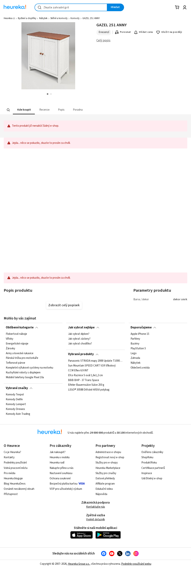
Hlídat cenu (146, 32)
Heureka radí (57, 463)
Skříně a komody (59, 18)
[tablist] (80, 110)
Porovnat (125, 32)
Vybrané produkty (81, 354)
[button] (24, 110)
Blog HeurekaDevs (15, 484)
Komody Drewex (15, 409)
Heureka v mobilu (60, 457)
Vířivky (9, 339)
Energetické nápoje (17, 344)
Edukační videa (104, 489)
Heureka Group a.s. (79, 564)
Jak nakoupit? (57, 452)
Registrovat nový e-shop (110, 457)
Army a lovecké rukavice (19, 353)
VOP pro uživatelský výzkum (66, 489)
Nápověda (101, 494)
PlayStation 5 (138, 348)
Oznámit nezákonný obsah (19, 489)
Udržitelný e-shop (151, 478)
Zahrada (135, 358)
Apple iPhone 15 (140, 334)
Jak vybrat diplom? (78, 334)
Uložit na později (171, 32)
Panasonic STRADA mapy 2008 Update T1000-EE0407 (95, 361)
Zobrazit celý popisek (64, 305)
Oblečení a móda (140, 368)
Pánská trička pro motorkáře (22, 358)
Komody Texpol (15, 394)
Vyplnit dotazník (95, 519)
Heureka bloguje (13, 478)
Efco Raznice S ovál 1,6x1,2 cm (85, 375)
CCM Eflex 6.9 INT (78, 370)
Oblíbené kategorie (20, 327)
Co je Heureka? (12, 452)
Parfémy (135, 339)
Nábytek (43, 18)
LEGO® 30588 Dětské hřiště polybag (88, 390)
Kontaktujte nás (95, 507)
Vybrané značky (17, 388)
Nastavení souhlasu (61, 473)
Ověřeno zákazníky (152, 452)
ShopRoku (147, 457)
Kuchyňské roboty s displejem (23, 372)
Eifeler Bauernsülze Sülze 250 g (86, 385)
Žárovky (10, 348)
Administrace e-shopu (108, 452)
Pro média (9, 473)
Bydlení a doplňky (27, 18)
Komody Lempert (16, 404)
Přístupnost (11, 494)
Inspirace (146, 473)
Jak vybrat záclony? (79, 339)
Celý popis (103, 40)
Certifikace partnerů (153, 468)
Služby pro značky (106, 473)
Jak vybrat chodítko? (80, 344)
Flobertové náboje (16, 334)
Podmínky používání (15, 463)
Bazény (135, 344)
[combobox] (71, 7)
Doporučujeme (141, 327)
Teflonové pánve (15, 363)
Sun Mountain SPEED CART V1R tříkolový (92, 366)
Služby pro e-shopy (107, 463)
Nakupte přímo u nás (61, 468)
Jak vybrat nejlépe (81, 327)
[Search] (8, 110)
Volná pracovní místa (15, 468)
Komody (75, 18)
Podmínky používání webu (136, 564)
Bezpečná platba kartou (63, 484)
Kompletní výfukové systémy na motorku (29, 368)
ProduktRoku (149, 463)
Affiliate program (105, 484)
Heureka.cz (9, 18)
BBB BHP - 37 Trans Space (83, 380)
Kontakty (9, 457)
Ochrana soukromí (60, 478)
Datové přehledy (105, 478)
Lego (134, 353)
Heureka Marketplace (108, 468)
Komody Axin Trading (18, 414)
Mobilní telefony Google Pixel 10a (25, 377)
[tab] (24, 110)
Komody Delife (14, 399)
